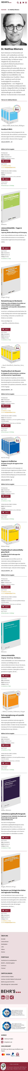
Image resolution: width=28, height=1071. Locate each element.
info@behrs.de (8, 1042)
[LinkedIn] (3, 997)
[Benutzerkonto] (20, 2)
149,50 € (6, 587)
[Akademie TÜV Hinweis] (14, 1025)
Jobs (2, 947)
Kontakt (3, 939)
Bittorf (5, 711)
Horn (22, 365)
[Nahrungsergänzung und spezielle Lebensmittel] (11, 700)
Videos (3, 949)
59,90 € (6, 329)
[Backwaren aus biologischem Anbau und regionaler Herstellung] (11, 869)
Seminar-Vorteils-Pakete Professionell (11, 979)
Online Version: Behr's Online (8, 171)
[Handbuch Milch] (11, 115)
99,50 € (7, 161)
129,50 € (6, 406)
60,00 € (6, 763)
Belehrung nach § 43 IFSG (7, 982)
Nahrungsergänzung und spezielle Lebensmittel (12, 716)
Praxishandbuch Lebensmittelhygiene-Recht (12, 551)
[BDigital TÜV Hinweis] (14, 1013)
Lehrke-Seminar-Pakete (7, 976)
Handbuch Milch (6, 129)
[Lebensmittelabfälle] (11, 634)
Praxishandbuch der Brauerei (11, 371)
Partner (3, 952)
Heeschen (17, 365)
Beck (16, 125)
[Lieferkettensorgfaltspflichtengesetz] (11, 792)
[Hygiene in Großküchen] (11, 446)
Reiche (3, 457)
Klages (3, 297)
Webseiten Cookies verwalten (20, 1069)
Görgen (22, 711)
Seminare (3, 965)
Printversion (4, 153)
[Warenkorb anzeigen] (23, 2)
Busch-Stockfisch (8, 365)
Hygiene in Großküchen (9, 461)
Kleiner (3, 367)
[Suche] (18, 2)
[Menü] (26, 2)
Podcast (3, 968)
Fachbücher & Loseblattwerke (9, 960)
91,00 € (6, 606)
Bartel (13, 125)
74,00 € (6, 512)
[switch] (3, 1069)
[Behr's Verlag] (6, 2)
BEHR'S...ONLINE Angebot (8, 963)
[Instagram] (7, 997)
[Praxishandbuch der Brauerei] (11, 354)
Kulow (3, 546)
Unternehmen (4, 941)
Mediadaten (4, 944)
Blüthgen (21, 125)
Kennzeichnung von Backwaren (11, 301)
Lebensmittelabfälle (8, 655)
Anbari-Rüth (6, 125)
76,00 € (6, 179)
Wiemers (4, 224)
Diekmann (16, 711)
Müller (3, 810)
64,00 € (6, 425)
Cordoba (10, 711)
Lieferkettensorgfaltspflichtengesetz (13, 814)
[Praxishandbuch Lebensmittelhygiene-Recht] (11, 534)
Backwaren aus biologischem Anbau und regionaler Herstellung (13, 891)
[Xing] (12, 997)
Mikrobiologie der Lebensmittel (9, 984)
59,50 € (6, 248)
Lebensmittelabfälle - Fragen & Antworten (11, 229)
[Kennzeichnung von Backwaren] (11, 279)
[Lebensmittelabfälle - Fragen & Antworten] (11, 207)
